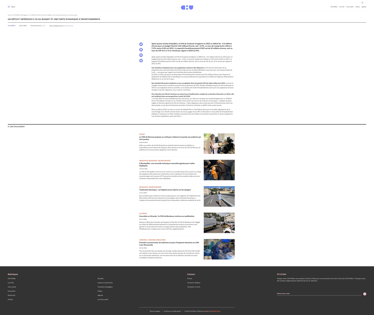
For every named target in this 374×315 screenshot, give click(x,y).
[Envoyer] (364, 293)
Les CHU (341, 7)
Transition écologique (105, 287)
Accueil (10, 15)
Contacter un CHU (193, 287)
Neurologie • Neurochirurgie (159, 161)
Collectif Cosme (215, 311)
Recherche (11, 295)
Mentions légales (155, 311)
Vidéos (357, 7)
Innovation (143, 161)
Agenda (364, 7)
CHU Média (334, 7)
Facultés (101, 278)
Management (25, 15)
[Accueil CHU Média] (187, 7)
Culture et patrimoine (105, 283)
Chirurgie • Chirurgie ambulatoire (152, 240)
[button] (362, 2)
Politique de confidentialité (172, 311)
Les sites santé (103, 299)
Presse (189, 278)
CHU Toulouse (69, 26)
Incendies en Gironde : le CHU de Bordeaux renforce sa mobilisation (166, 216)
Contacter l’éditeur (193, 283)
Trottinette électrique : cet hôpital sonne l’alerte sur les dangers (165, 190)
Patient (142, 134)
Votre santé (349, 7)
